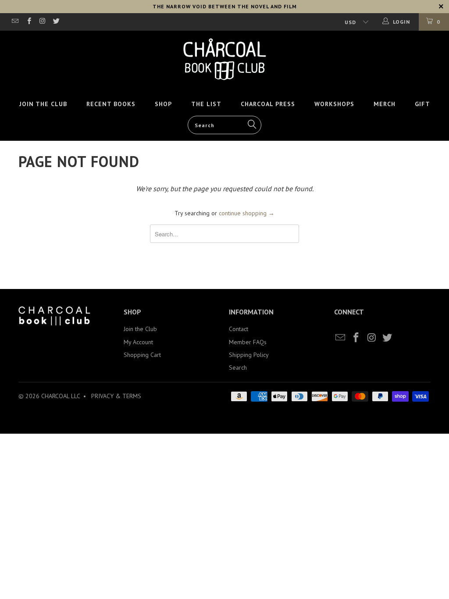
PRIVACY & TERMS (116, 396)
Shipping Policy (249, 355)
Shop (163, 104)
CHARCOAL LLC (60, 396)
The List (206, 104)
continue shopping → (246, 213)
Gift (422, 104)
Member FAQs (248, 342)
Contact (238, 329)
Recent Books (110, 104)
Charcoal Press (268, 104)
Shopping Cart (142, 355)
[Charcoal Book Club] (224, 59)
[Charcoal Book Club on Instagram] (42, 21)
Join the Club (43, 104)
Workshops (334, 104)
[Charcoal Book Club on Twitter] (56, 21)
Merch (385, 104)
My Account (138, 342)
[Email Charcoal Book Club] (14, 21)
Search (238, 367)
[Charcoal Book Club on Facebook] (28, 21)
